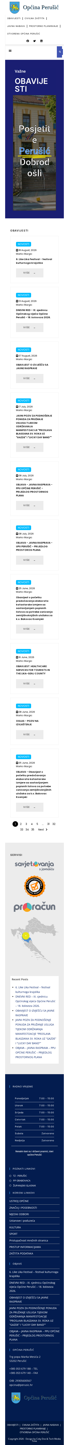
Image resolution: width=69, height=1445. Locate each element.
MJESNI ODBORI (19, 1214)
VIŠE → (29, 272)
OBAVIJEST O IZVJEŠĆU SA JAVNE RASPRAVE (32, 366)
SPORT (13, 1234)
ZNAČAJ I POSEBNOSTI (23, 1207)
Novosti (23, 244)
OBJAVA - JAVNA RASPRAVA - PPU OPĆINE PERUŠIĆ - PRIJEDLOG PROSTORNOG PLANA (34, 490)
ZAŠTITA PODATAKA (21, 1253)
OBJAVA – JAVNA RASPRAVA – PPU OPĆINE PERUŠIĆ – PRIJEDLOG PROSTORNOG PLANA (35, 1052)
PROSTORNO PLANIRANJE (43, 26)
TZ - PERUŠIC (20, 1175)
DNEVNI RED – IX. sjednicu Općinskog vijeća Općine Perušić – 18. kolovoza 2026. (35, 1001)
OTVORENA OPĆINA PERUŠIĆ (23, 33)
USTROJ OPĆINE (19, 1201)
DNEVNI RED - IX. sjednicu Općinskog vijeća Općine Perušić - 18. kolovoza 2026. (33, 313)
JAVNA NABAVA (16, 26)
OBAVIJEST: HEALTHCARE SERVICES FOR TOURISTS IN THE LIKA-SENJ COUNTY (33, 670)
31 (48, 824)
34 (27, 829)
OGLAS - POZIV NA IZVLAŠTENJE (27, 722)
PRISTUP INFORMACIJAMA (25, 1247)
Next (41, 829)
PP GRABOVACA (21, 1180)
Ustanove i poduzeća (22, 1220)
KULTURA (15, 1227)
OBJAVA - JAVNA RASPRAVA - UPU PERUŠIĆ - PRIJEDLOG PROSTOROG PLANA (34, 546)
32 (53, 824)
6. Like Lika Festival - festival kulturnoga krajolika (34, 261)
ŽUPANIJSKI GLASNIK (24, 1185)
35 (32, 829)
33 (21, 829)
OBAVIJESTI (14, 18)
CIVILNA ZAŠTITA (35, 18)
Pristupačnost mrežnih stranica (28, 1240)
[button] (27, 41)
